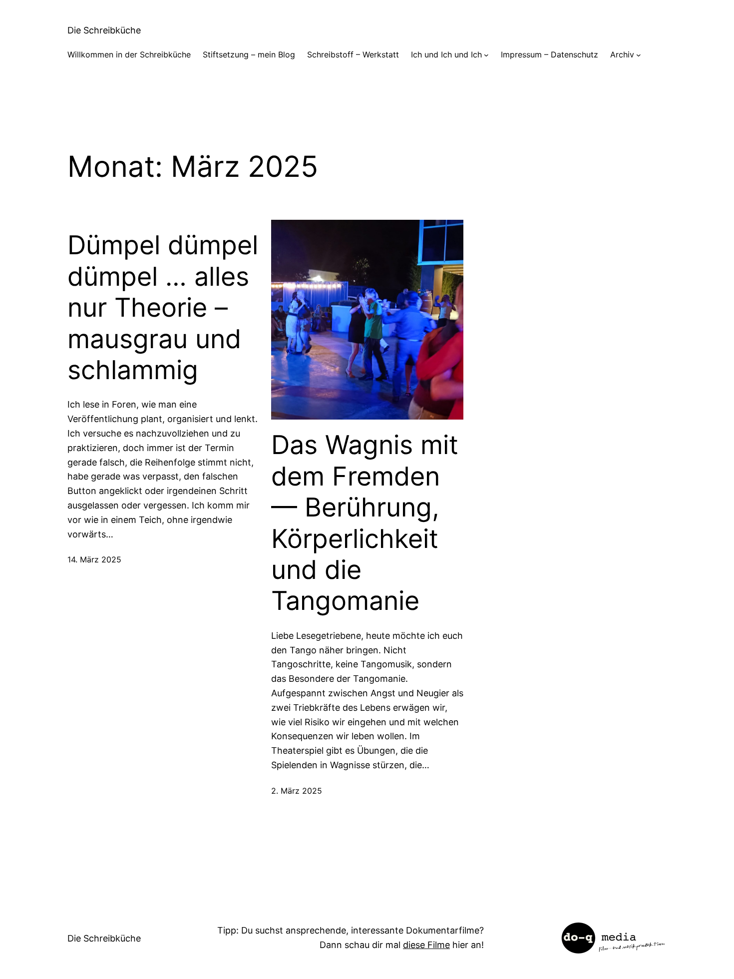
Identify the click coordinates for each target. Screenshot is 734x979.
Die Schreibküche (104, 30)
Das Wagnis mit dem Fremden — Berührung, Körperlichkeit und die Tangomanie (364, 523)
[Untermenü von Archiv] (638, 54)
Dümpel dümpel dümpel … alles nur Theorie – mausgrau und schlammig (162, 308)
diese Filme (426, 945)
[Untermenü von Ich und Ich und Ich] (486, 54)
